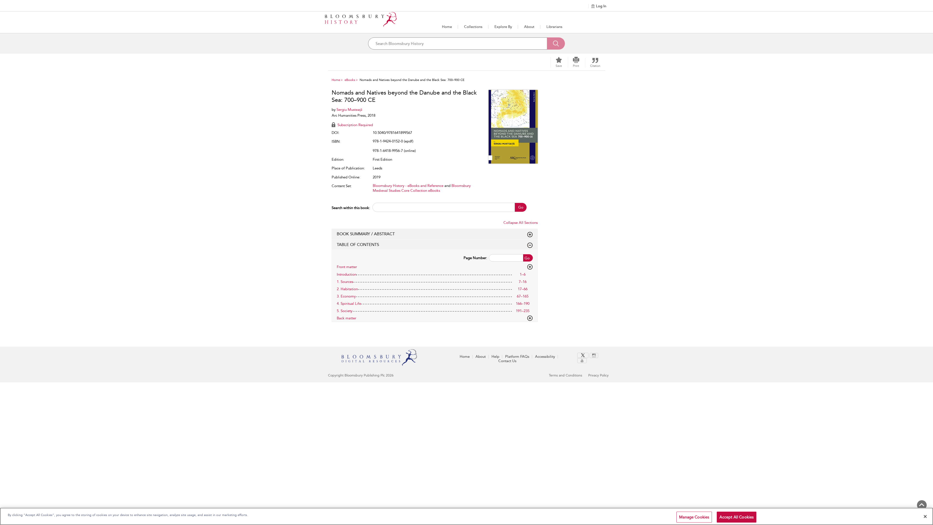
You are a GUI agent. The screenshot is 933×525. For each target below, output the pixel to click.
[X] (582, 355)
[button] (503, 26)
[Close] (925, 516)
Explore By (503, 27)
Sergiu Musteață (349, 109)
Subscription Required (355, 125)
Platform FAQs (517, 356)
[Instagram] (594, 355)
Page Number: (475, 258)
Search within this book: (351, 208)
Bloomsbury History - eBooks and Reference (408, 186)
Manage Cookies (694, 517)
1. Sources (345, 282)
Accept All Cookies (736, 517)
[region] (466, 516)
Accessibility (545, 356)
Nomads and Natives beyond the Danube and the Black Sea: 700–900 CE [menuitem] (412, 80)
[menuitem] (583, 355)
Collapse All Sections (520, 222)
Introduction (346, 274)
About (529, 27)
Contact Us (507, 361)
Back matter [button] (346, 318)
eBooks (350, 80)
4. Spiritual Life (349, 303)
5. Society (344, 311)
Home (447, 27)
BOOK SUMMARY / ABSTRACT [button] (366, 233)
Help (495, 356)
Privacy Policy (598, 375)
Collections (473, 27)
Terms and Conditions (565, 375)
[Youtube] (582, 360)
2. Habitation (347, 289)
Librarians (554, 27)
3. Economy (346, 296)
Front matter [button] (347, 267)
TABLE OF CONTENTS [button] (358, 244)
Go (520, 207)
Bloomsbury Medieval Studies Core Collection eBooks (422, 188)
